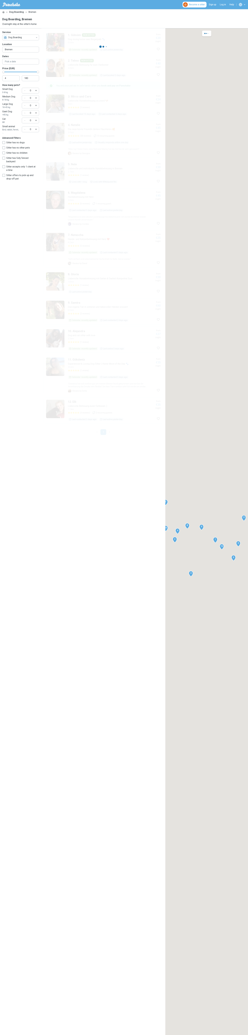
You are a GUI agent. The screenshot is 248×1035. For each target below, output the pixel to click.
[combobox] (20, 37)
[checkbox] (3, 142)
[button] (215, 540)
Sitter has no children (16, 152)
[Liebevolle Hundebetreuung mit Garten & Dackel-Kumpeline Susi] (103, 283)
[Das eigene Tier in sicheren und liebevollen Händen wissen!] (103, 311)
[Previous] (97, 432)
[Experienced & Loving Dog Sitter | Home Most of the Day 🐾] (103, 375)
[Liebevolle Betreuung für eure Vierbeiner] (103, 67)
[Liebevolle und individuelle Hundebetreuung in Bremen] (103, 173)
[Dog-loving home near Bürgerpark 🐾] (103, 42)
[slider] (3, 72)
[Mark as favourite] (158, 49)
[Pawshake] (11, 4)
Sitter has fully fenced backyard (17, 160)
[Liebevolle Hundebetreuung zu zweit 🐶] (103, 105)
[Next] (110, 432)
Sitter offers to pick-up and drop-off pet (19, 177)
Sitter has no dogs (15, 142)
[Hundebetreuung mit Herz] (103, 208)
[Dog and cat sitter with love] (103, 340)
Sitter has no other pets (18, 147)
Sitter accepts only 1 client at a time (20, 168)
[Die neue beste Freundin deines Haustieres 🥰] (103, 139)
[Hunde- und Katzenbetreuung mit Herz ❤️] (103, 249)
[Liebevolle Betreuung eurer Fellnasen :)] (103, 410)
